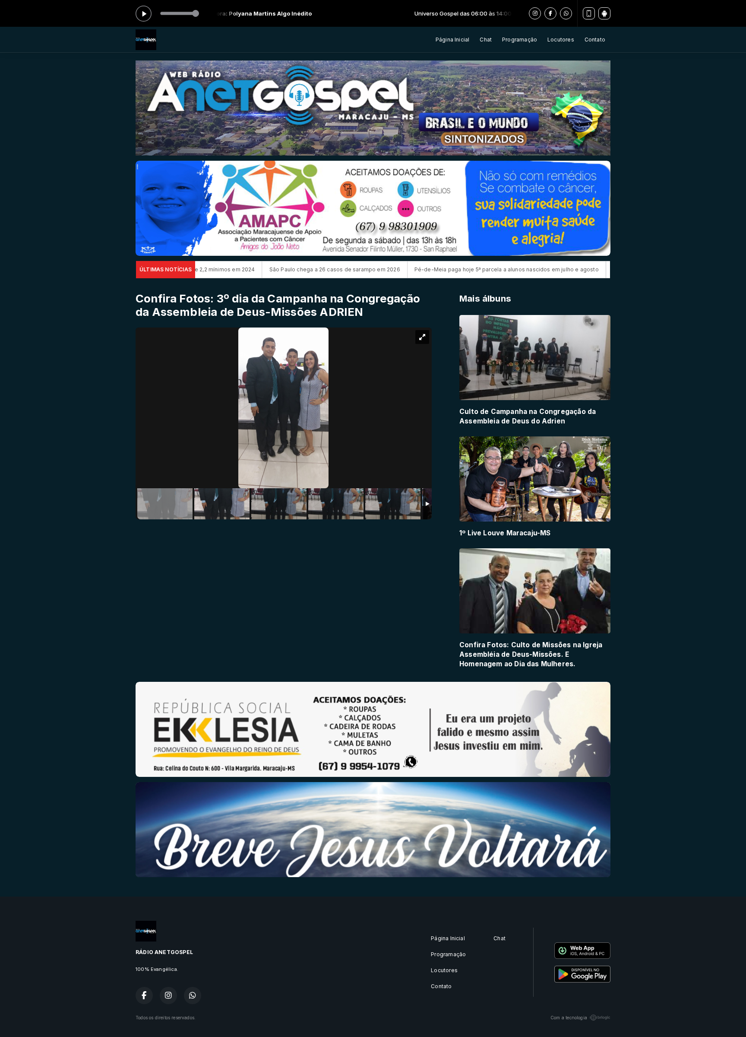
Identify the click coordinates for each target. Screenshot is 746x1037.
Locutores (560, 39)
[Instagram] (535, 13)
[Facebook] (550, 13)
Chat (486, 39)
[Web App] (589, 13)
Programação (519, 39)
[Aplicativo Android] (604, 13)
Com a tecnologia (568, 1017)
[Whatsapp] (566, 13)
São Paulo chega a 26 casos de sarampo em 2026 (258, 269)
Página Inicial (453, 39)
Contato (595, 39)
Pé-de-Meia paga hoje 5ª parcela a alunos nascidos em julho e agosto (430, 269)
